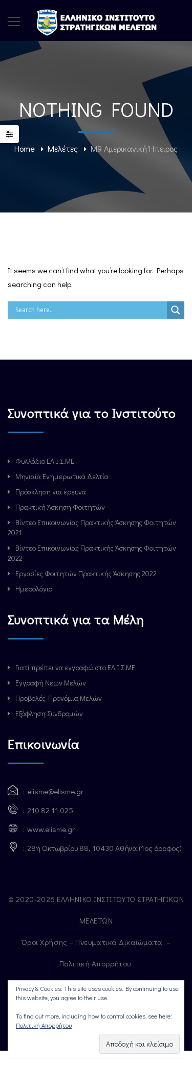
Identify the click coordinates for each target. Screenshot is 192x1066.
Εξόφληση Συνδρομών (49, 713)
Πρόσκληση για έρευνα (50, 491)
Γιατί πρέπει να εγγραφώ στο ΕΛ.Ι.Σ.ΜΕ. (76, 667)
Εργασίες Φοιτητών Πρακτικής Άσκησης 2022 (86, 573)
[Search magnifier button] (175, 310)
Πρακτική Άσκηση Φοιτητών (60, 507)
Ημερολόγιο (33, 589)
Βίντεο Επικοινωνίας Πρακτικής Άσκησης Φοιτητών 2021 (92, 527)
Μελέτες (63, 148)
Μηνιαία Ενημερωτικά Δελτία (62, 476)
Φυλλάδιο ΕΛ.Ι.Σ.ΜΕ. (45, 461)
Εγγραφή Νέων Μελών (50, 683)
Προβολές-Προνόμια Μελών (58, 698)
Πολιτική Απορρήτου (96, 963)
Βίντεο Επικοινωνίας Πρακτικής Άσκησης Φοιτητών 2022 (92, 553)
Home (24, 148)
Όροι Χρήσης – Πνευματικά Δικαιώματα (93, 942)
